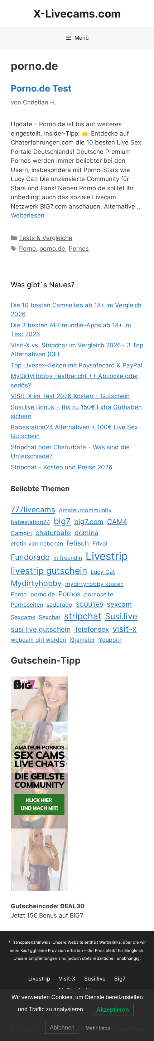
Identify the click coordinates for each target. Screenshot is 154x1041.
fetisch (78, 543)
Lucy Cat (103, 571)
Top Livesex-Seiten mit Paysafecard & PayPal (76, 365)
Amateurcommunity (85, 510)
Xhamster (82, 639)
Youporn (109, 639)
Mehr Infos (98, 1028)
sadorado (59, 604)
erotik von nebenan (37, 543)
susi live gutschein (41, 629)
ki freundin (67, 557)
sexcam (119, 604)
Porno (27, 248)
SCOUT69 (89, 604)
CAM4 (117, 521)
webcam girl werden (38, 639)
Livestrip (107, 556)
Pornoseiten (27, 604)
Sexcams (23, 617)
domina (86, 532)
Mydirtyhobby (36, 583)
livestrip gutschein (49, 570)
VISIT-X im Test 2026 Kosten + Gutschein (70, 396)
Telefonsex (91, 629)
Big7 (120, 978)
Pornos (79, 248)
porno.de (52, 248)
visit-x (124, 629)
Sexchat (50, 617)
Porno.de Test (41, 88)
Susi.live (121, 616)
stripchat (82, 616)
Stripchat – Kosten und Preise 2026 (61, 467)
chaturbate (53, 532)
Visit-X (67, 978)
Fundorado (30, 557)
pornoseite (98, 594)
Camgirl (21, 533)
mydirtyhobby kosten (94, 583)
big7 (62, 521)
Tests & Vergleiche (45, 237)
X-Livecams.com (77, 13)
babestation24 (30, 522)
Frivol (99, 543)
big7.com (89, 521)
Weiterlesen (27, 215)
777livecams (33, 509)
